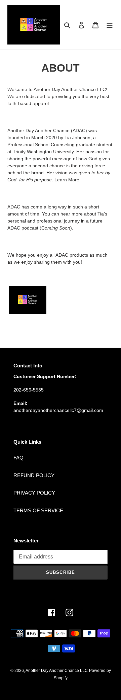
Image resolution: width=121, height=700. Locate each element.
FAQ (18, 457)
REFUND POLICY (33, 475)
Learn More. (67, 179)
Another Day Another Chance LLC (57, 670)
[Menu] (110, 25)
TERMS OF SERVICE (38, 510)
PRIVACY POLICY (34, 493)
